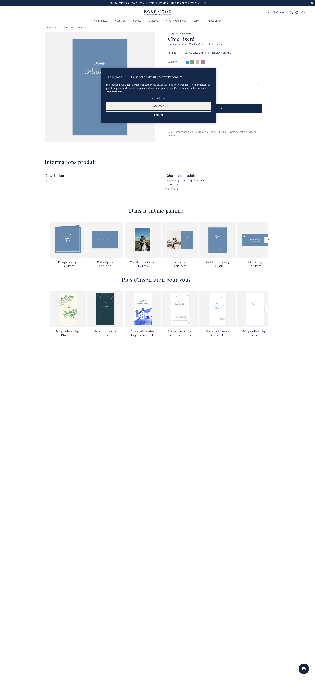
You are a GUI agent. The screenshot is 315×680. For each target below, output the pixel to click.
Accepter (158, 106)
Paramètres (158, 98)
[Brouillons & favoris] (297, 13)
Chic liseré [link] (81, 28)
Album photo (100, 20)
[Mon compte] (291, 13)
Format (172, 52)
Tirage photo (214, 20)
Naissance (120, 20)
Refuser (158, 115)
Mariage (137, 20)
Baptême (153, 20)
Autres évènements (176, 20)
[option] (187, 62)
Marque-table (67, 28)
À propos (14, 12)
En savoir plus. (115, 91)
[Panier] (303, 13)
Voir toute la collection (212, 44)
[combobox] (223, 72)
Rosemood (52, 28)
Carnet (197, 20)
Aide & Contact (276, 12)
